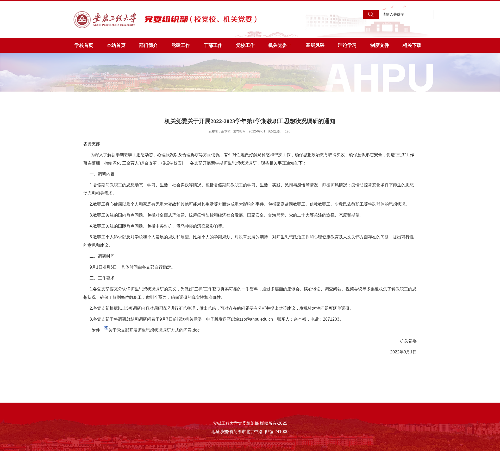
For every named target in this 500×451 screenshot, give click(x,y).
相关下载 (412, 45)
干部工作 (213, 45)
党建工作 (180, 45)
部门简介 (148, 45)
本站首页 (116, 45)
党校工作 (245, 45)
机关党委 (277, 45)
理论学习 (347, 45)
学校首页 (83, 45)
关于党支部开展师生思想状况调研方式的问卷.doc (153, 330)
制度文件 (379, 45)
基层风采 (315, 45)
